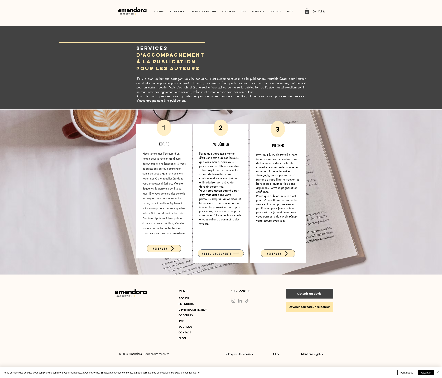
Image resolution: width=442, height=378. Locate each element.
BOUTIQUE (185, 326)
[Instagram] (233, 300)
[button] (307, 11)
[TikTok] (246, 300)
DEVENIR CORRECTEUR (188, 309)
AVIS (181, 321)
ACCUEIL (184, 298)
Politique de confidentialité (185, 372)
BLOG (182, 338)
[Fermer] (438, 372)
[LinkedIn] (240, 300)
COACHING (186, 315)
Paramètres (406, 372)
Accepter (426, 372)
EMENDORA (186, 304)
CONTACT (185, 332)
